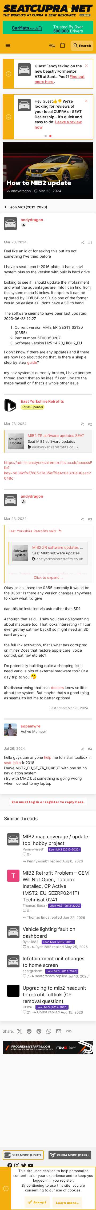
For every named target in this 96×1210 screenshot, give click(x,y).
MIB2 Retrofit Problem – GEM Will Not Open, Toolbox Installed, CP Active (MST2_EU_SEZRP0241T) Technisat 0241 (56, 886)
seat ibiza (12, 762)
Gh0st (42, 1012)
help (47, 757)
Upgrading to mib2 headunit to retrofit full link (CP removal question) (54, 994)
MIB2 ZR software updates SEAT (56, 435)
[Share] (82, 242)
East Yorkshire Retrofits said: (33, 531)
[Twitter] (24, 1165)
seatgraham (32, 971)
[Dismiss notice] (86, 66)
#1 (90, 242)
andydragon (21, 191)
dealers (57, 687)
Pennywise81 (34, 849)
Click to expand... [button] (48, 577)
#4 (90, 749)
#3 (90, 519)
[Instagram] (17, 1165)
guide (32, 362)
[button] (8, 45)
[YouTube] (31, 1165)
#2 (90, 424)
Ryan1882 (30, 942)
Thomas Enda (34, 905)
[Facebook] (10, 1165)
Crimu (27, 1007)
